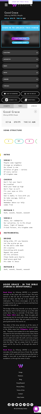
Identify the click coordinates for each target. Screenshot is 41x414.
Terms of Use (20, 390)
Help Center (20, 397)
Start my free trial (20, 2)
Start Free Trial (20, 38)
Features (20, 376)
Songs (20, 372)
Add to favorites (12, 93)
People (20, 15)
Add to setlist (31, 93)
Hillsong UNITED (10, 15)
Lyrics (34, 106)
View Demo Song (20, 42)
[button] (36, 409)
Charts (7, 106)
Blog (20, 379)
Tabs (20, 106)
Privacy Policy (20, 386)
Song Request (20, 383)
